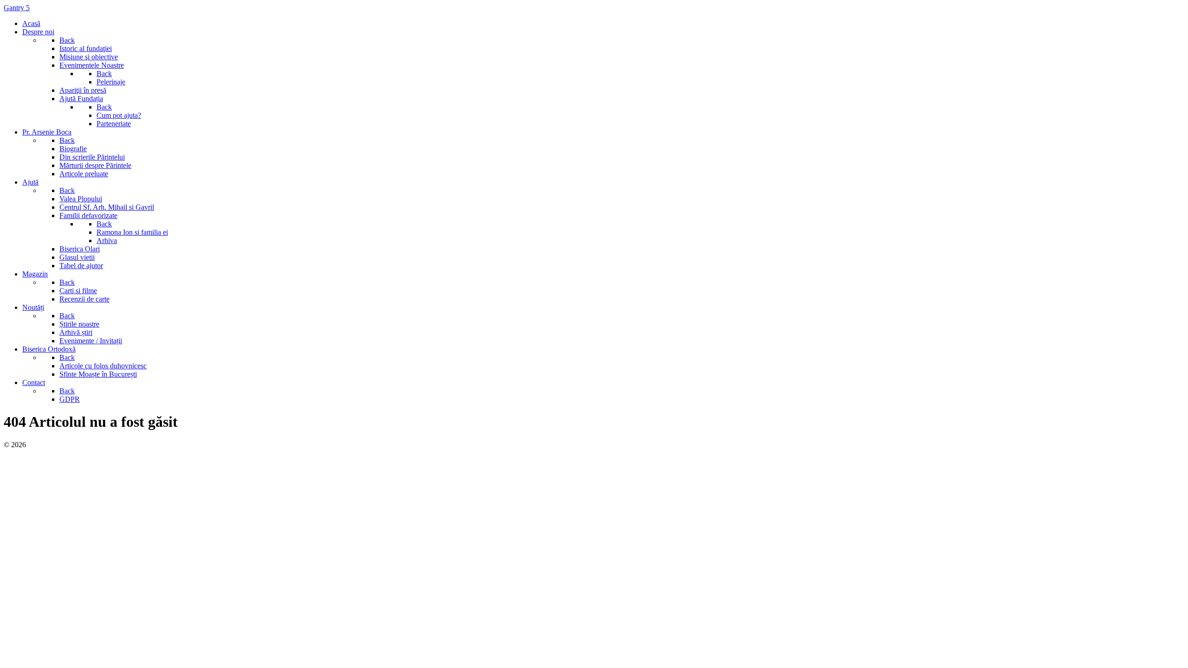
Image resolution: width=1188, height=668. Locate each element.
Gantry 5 (17, 8)
